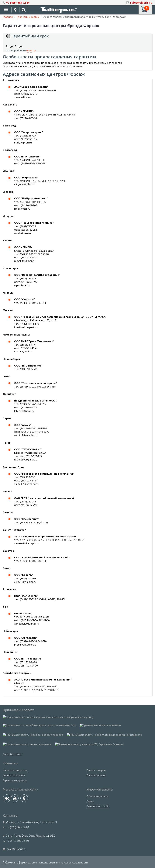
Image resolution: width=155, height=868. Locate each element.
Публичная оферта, (15, 862)
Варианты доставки (14, 775)
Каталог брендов (96, 775)
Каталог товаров (96, 770)
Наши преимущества (15, 770)
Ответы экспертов (97, 796)
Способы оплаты (12, 754)
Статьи (90, 801)
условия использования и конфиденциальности (58, 862)
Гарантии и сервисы (15, 780)
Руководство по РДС (98, 806)
